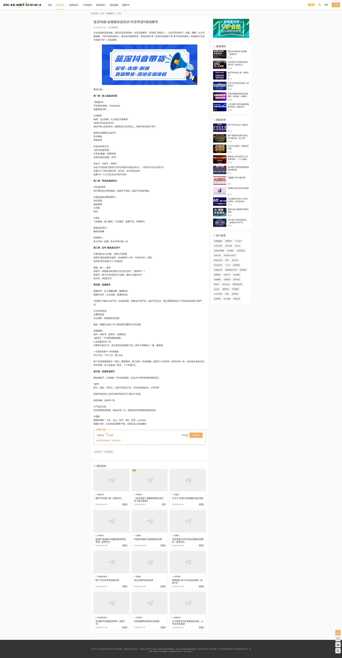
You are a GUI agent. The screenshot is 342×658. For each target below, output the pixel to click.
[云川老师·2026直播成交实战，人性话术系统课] (188, 603)
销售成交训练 (237, 284)
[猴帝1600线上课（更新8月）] (111, 480)
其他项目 (230, 251)
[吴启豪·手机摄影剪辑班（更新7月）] (111, 603)
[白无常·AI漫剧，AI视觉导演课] (219, 149)
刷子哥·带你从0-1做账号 (238, 125)
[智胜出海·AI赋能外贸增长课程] (219, 212)
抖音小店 (217, 255)
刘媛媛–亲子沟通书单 (237, 177)
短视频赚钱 (109, 452)
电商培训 (73, 5)
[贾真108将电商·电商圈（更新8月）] (219, 54)
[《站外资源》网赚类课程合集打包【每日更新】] (150, 480)
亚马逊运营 (218, 265)
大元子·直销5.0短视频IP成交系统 (187, 498)
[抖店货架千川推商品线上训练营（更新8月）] (219, 65)
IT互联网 (87, 5)
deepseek (226, 284)
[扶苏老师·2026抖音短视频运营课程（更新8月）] (188, 521)
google (216, 289)
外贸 (227, 260)
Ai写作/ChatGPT (230, 255)
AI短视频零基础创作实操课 (146, 621)
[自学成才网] (22, 4)
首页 (50, 5)
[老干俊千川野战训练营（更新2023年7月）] (219, 222)
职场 (227, 294)
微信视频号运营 (231, 270)
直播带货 (98, 452)
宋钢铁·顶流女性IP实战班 (238, 188)
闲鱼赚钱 (217, 279)
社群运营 (236, 299)
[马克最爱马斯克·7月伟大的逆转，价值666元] (219, 201)
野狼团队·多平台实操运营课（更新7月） (187, 581)
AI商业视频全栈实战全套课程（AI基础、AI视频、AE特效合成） (238, 96)
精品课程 (114, 5)
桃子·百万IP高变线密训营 (107, 580)
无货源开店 (241, 251)
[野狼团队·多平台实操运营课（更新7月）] (188, 562)
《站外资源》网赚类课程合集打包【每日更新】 (149, 499)
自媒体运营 (218, 270)
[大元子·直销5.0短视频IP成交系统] (188, 480)
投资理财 (217, 299)
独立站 (216, 284)
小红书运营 (218, 246)
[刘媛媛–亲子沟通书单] (219, 180)
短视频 (176, 494)
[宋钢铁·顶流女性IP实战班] (219, 191)
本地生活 (235, 260)
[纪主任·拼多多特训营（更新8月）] (219, 86)
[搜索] (319, 4)
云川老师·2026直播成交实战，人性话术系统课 (187, 622)
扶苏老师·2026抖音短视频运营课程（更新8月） (187, 540)
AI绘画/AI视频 (219, 251)
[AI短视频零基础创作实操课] (150, 603)
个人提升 (238, 241)
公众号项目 (218, 294)
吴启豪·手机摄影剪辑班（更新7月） (110, 622)
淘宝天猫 (228, 246)
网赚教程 (60, 5)
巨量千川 (227, 275)
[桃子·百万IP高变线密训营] (111, 562)
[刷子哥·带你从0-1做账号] (219, 128)
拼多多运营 (218, 260)
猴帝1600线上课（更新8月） (109, 498)
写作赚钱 (235, 289)
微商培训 (225, 289)
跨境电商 (243, 270)
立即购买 (196, 435)
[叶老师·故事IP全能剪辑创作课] (150, 521)
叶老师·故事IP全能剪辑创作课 (148, 539)
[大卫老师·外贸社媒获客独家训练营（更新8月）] (219, 107)
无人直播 (227, 299)
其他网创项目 (102, 576)
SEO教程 (236, 275)
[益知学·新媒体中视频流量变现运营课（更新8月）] (111, 521)
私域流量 (236, 265)
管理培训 (235, 294)
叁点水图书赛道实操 (143, 580)
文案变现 (227, 279)
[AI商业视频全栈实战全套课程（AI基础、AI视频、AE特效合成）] (219, 96)
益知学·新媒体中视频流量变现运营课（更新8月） (111, 540)
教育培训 (100, 5)
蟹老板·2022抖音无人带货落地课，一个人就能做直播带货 (238, 159)
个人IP (227, 265)
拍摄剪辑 (217, 275)
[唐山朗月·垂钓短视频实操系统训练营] (219, 170)
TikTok (237, 246)
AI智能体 (139, 494)
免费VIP (125, 5)
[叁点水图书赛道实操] (150, 562)
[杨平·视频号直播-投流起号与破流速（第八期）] (219, 138)
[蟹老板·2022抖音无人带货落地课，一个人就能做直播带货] (219, 159)
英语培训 (236, 279)
